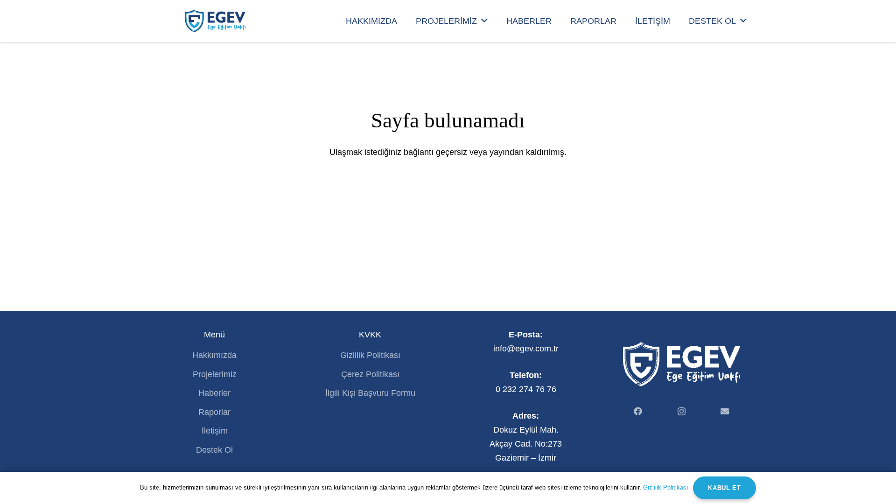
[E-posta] (725, 411)
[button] (484, 21)
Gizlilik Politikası (370, 355)
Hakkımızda (214, 355)
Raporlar (214, 412)
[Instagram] (681, 411)
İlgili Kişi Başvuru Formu (370, 393)
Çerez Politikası (370, 374)
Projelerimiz (215, 374)
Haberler (214, 393)
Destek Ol (214, 450)
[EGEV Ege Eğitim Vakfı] (215, 21)
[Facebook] (638, 411)
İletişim (215, 430)
